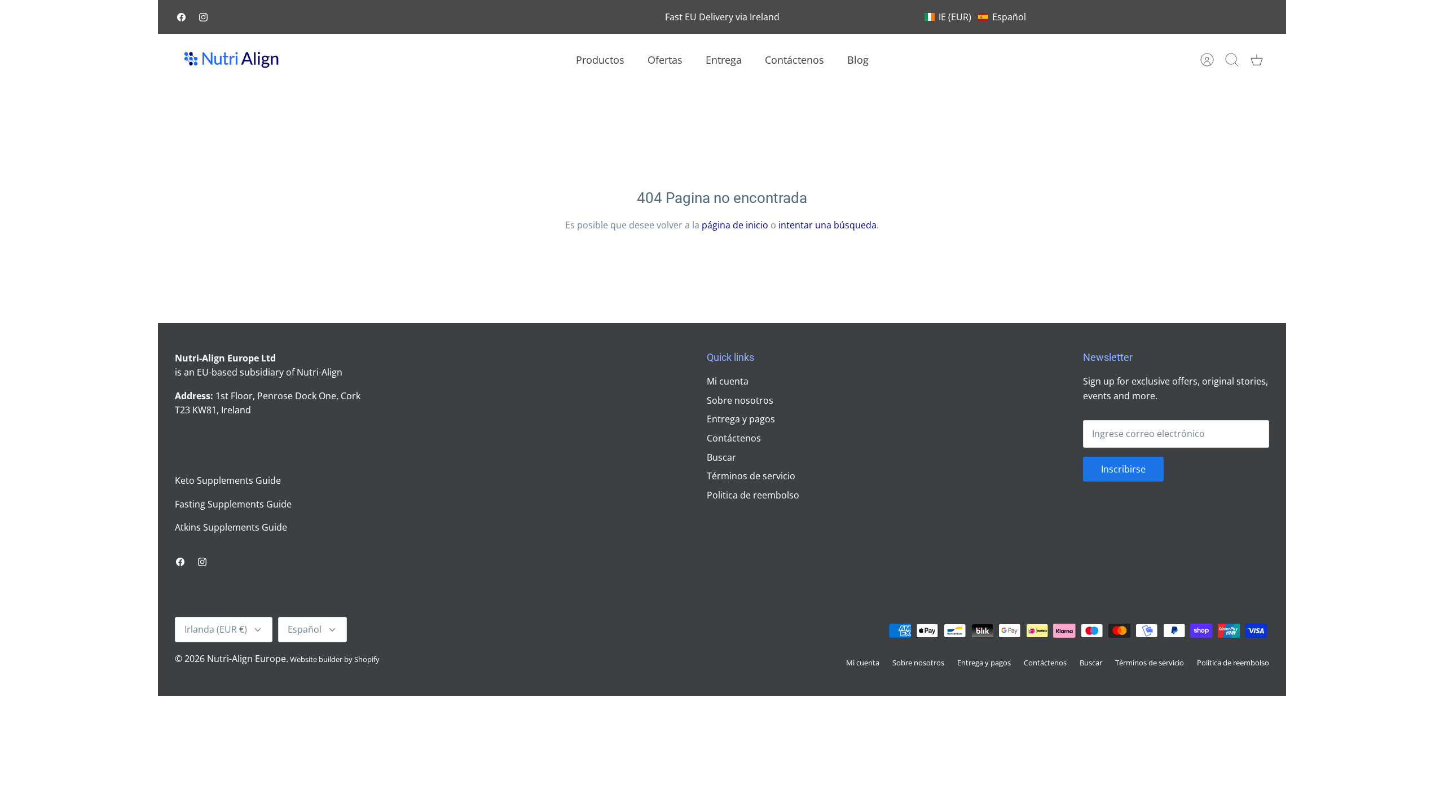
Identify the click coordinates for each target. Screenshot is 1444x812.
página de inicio (735, 225)
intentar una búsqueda (827, 225)
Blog (858, 60)
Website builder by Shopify (335, 659)
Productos (600, 60)
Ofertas (665, 60)
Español (305, 629)
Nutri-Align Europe (246, 658)
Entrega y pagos (741, 419)
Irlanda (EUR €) (215, 629)
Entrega (724, 60)
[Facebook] (181, 17)
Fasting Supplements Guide (233, 504)
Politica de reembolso (753, 495)
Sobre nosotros (740, 400)
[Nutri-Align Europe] (231, 60)
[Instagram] (203, 17)
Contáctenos (794, 60)
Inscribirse (1123, 469)
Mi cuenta (728, 381)
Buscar (721, 457)
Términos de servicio (751, 476)
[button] (975, 17)
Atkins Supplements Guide (231, 527)
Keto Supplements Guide (228, 480)
